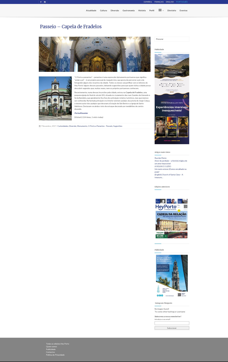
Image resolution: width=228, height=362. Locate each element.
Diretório (171, 10)
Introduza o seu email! (162, 319)
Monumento (82, 126)
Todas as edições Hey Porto (57, 344)
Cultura (103, 10)
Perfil (151, 10)
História (142, 10)
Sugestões (117, 126)
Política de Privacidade (55, 355)
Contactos (50, 352)
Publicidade (51, 349)
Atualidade (91, 10)
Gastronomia (129, 10)
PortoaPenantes (81, 113)
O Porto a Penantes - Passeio (100, 126)
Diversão (115, 10)
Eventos (183, 10)
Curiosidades (63, 126)
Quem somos (51, 346)
